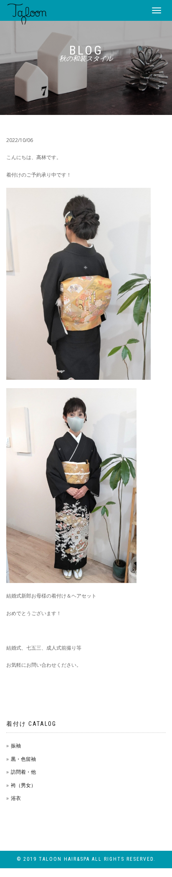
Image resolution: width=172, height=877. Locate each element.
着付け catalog (31, 723)
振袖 (16, 745)
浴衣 (16, 798)
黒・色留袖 (23, 758)
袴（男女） (23, 785)
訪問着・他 (23, 771)
